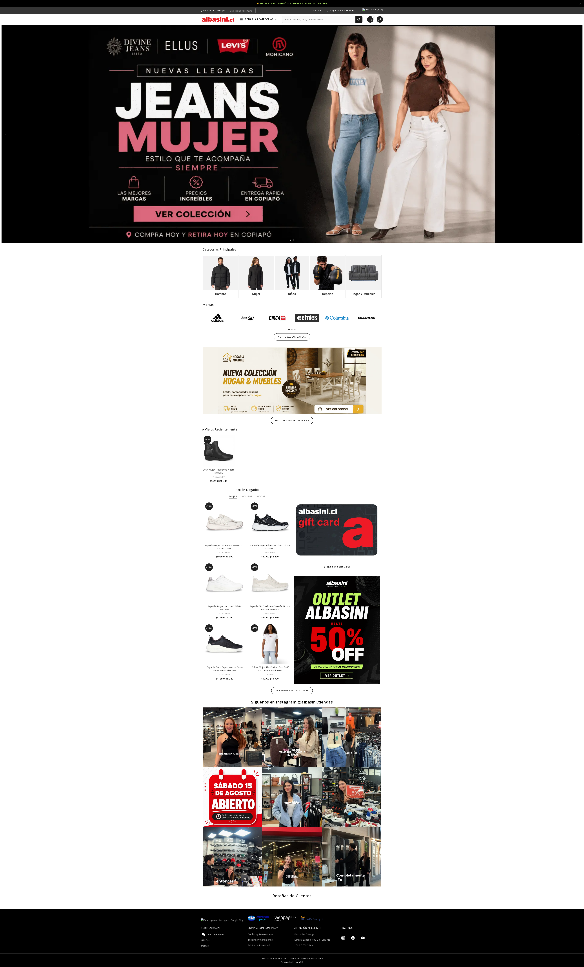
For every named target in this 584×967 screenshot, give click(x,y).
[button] (5, 134)
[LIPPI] (247, 318)
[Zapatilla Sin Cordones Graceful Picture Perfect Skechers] (270, 582)
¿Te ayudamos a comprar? (342, 10)
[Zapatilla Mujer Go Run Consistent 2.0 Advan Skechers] (224, 521)
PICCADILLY (219, 476)
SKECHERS (224, 552)
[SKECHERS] (366, 318)
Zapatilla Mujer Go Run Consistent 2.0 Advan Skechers (224, 547)
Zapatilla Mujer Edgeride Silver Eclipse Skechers (270, 547)
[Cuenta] (380, 19)
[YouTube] (362, 937)
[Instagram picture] (232, 737)
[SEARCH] (358, 19)
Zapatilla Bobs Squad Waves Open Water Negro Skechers (225, 669)
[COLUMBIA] (337, 318)
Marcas (205, 945)
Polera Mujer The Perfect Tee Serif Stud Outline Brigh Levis (270, 669)
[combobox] (242, 10)
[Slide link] (292, 134)
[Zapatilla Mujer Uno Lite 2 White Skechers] (224, 582)
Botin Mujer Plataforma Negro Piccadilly (219, 471)
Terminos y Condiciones (260, 939)
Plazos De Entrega (304, 934)
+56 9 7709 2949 (303, 945)
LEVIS (270, 674)
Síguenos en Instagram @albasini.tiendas (292, 702)
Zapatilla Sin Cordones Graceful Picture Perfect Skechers (270, 608)
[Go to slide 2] (293, 240)
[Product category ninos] (292, 277)
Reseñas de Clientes (292, 895)
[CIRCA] (277, 318)
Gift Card (318, 10)
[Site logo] (218, 19)
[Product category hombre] (220, 277)
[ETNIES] (307, 318)
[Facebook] (353, 937)
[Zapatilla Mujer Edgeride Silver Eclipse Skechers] (270, 521)
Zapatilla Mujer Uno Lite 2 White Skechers (224, 608)
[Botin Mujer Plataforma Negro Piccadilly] (219, 451)
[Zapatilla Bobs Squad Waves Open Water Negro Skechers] (224, 643)
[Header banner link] (292, 3)
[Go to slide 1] (290, 240)
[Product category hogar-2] (363, 277)
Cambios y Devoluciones (260, 934)
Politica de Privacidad (259, 945)
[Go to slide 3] (295, 329)
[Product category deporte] (327, 277)
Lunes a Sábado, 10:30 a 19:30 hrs (312, 939)
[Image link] (292, 379)
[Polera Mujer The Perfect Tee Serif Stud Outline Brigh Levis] (270, 643)
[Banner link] (337, 530)
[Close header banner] (580, 3)
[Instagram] (343, 937)
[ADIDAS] (217, 318)
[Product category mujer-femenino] (256, 277)
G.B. (301, 962)
